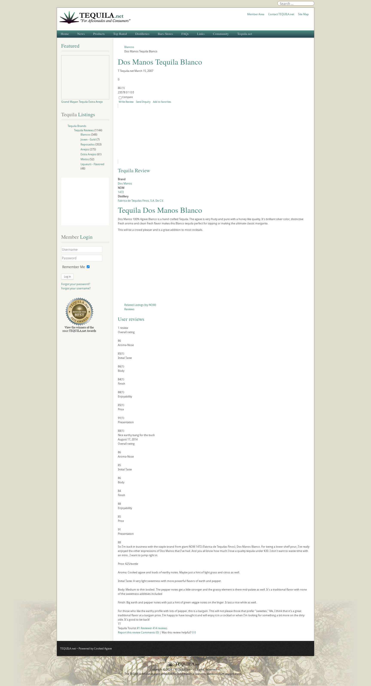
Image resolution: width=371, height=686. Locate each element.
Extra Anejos (88, 154)
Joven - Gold (88, 139)
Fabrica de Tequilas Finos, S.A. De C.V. (141, 200)
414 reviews (160, 628)
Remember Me (73, 266)
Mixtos (85, 159)
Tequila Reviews (84, 130)
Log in (67, 276)
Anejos (85, 149)
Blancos (85, 134)
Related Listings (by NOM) (140, 305)
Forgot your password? (75, 284)
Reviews (129, 309)
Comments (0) (150, 632)
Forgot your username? (76, 288)
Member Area (255, 14)
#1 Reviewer (144, 628)
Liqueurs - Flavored (92, 164)
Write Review (126, 101)
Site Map (303, 14)
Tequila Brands (77, 126)
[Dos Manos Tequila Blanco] (157, 134)
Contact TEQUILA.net (281, 14)
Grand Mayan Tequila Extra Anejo (82, 102)
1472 (121, 192)
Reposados (88, 144)
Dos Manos (125, 183)
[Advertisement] (214, 268)
